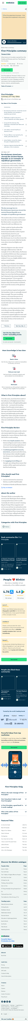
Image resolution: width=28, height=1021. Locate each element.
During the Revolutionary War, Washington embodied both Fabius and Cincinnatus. (14, 124)
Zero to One (4, 886)
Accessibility (14, 1008)
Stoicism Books (5, 915)
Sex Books (3, 924)
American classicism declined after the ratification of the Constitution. (13, 146)
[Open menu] (3, 3)
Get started (22, 3)
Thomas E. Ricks (5, 54)
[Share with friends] (26, 9)
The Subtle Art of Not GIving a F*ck (10, 897)
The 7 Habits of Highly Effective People (11, 874)
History (5, 9)
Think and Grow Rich (6, 894)
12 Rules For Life (5, 880)
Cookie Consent (5, 1008)
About (2, 985)
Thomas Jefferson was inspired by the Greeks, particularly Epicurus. (13, 135)
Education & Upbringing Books (9, 918)
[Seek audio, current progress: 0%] (14, 42)
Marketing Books (5, 929)
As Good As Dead (5, 825)
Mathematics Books (6, 912)
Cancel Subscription (6, 976)
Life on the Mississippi (6, 850)
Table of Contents (6, 86)
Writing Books (4, 907)
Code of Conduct (5, 994)
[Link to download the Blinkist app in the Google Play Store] (18, 945)
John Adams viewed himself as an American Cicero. (12, 130)
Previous (6, 326)
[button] (14, 794)
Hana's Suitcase (5, 833)
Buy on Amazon (7, 487)
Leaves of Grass (5, 847)
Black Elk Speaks (5, 827)
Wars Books (4, 926)
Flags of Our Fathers (6, 830)
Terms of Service (5, 1007)
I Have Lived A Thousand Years (8, 841)
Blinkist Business (5, 967)
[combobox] (6, 1014)
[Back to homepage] (10, 3)
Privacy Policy (14, 1007)
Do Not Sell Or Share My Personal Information (12, 1010)
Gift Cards (3, 970)
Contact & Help (5, 973)
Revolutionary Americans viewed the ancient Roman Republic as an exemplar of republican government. (15, 112)
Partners (3, 991)
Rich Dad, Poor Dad (6, 877)
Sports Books (4, 921)
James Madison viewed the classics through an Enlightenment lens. (13, 140)
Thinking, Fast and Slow (7, 883)
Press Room (4, 997)
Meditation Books (5, 910)
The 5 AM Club (4, 872)
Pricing (3, 965)
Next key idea (20, 326)
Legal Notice (19, 1005)
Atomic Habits (4, 869)
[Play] (4, 42)
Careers (3, 988)
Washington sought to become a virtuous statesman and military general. (14, 118)
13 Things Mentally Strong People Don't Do (11, 890)
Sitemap (12, 1005)
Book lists (3, 955)
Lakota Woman (5, 844)
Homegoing (4, 836)
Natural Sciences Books (7, 904)
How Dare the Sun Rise (7, 839)
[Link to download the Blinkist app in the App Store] (6, 945)
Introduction (7, 107)
